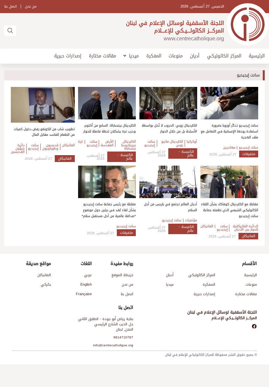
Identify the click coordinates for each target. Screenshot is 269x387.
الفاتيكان (68, 145)
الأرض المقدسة (107, 143)
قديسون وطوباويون (50, 147)
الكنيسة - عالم (186, 153)
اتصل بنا (10, 6)
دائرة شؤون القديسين (18, 149)
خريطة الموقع (122, 275)
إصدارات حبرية (67, 56)
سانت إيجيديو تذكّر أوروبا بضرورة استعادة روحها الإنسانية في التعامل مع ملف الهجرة (229, 131)
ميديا (134, 56)
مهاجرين (229, 147)
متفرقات (248, 154)
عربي (88, 275)
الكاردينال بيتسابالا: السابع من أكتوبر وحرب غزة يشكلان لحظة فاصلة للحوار (109, 128)
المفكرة (153, 56)
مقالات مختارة (102, 56)
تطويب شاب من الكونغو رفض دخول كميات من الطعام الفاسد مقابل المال (44, 132)
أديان (194, 56)
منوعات (176, 56)
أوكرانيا (192, 141)
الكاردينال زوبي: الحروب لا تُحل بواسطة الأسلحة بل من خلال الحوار (169, 128)
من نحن (30, 6)
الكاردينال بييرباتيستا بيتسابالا (128, 145)
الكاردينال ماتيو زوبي (172, 143)
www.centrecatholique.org (194, 38)
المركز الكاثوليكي (224, 56)
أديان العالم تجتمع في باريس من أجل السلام (170, 207)
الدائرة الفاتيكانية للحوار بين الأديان (245, 228)
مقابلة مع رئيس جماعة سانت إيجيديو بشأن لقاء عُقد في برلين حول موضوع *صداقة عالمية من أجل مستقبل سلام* (109, 210)
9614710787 (123, 337)
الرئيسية (257, 56)
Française (84, 294)
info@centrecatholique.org (113, 345)
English (86, 284)
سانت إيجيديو (248, 147)
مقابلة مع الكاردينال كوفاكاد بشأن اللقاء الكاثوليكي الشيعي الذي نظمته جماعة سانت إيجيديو (229, 210)
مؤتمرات (191, 220)
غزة (80, 141)
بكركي (46, 284)
